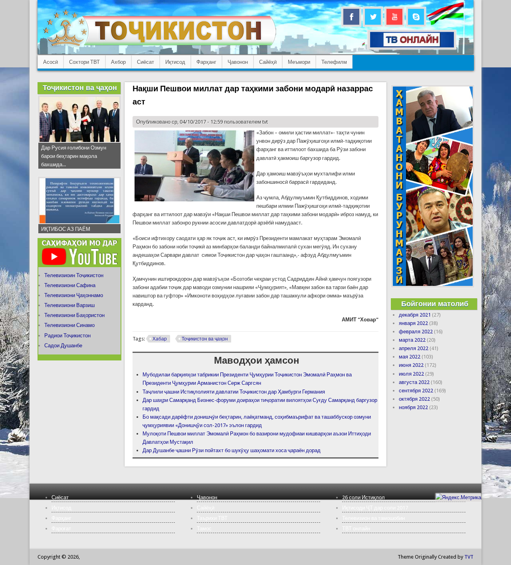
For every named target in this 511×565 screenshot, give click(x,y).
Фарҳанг (206, 62)
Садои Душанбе (63, 345)
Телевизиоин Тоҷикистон (73, 275)
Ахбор (118, 62)
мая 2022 (409, 357)
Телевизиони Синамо (69, 325)
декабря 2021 (415, 315)
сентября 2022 (416, 391)
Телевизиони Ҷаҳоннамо (73, 295)
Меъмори (299, 62)
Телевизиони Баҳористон (74, 315)
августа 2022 (414, 382)
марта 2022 (412, 340)
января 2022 (413, 323)
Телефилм (334, 62)
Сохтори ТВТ (84, 62)
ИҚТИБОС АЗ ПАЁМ (65, 229)
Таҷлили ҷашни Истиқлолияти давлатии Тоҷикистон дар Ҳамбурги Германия (234, 392)
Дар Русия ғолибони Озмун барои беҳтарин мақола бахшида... (73, 156)
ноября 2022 (413, 407)
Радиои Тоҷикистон (67, 336)
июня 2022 (411, 365)
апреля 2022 (413, 348)
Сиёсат (145, 62)
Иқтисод (175, 62)
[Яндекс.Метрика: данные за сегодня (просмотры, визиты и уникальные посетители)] (458, 497)
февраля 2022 (416, 332)
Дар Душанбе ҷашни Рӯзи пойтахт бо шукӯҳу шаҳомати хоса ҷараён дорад (232, 450)
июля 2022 (411, 374)
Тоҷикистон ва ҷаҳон (205, 339)
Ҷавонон (238, 62)
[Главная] (159, 46)
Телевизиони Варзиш (69, 305)
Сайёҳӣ (268, 62)
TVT (468, 557)
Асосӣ (50, 62)
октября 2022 (414, 399)
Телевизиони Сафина (69, 285)
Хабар (160, 339)
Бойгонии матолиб (434, 303)
